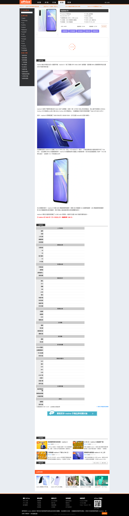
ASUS (24, 27)
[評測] (46, 2)
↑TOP (113, 507)
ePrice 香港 (25, 503)
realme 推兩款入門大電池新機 (42, 487)
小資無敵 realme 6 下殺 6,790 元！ (59, 452)
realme (24, 46)
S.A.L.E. (86, 444)
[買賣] (69, 2)
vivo (23, 23)
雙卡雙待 (24, 64)
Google (24, 39)
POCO (24, 36)
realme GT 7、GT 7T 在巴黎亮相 (101, 487)
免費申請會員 (68, 500)
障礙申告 (68, 503)
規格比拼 (87, 31)
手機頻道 (39, 503)
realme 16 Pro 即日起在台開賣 (72, 487)
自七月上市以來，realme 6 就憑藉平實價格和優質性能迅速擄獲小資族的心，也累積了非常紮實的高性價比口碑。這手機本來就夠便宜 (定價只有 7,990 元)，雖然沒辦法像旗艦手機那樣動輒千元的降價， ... (60, 458)
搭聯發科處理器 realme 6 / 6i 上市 (94, 452)
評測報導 (72, 31)
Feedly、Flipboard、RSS (85, 505)
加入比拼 (104, 26)
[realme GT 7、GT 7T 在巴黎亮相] (101, 481)
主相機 (60, 322)
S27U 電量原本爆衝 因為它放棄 (72, 6)
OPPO (24, 25)
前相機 (60, 336)
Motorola (24, 30)
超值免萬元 (25, 71)
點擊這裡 (34, 513)
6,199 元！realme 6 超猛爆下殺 (94, 442)
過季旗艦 (24, 60)
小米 (23, 34)
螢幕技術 (60, 308)
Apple (23, 18)
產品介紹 (41, 60)
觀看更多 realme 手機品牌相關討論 (72, 413)
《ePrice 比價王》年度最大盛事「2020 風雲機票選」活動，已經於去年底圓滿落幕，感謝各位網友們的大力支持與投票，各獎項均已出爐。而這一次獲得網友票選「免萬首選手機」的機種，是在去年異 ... (60, 447)
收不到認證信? (69, 507)
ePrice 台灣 (25, 500)
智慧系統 (60, 264)
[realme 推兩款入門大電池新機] (42, 481)
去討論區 (80, 31)
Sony (23, 43)
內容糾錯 (68, 505)
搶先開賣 (24, 58)
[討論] (54, 2)
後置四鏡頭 (25, 78)
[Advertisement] (73, 426)
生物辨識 (60, 386)
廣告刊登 (53, 503)
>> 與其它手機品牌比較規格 (102, 406)
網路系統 (60, 245)
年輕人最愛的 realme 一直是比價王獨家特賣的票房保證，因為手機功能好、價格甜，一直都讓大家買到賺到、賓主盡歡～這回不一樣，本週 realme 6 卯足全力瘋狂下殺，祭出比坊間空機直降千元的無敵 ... (96, 447)
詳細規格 (65, 31)
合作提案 (53, 507)
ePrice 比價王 (26, 2)
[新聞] (39, 2)
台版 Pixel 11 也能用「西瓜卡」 (51, 6)
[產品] (61, 2)
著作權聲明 (25, 505)
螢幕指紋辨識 (25, 74)
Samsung (24, 20)
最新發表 (24, 55)
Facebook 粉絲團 (83, 500)
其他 (60, 399)
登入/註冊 (107, 2)
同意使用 (104, 513)
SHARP (24, 32)
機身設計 (60, 278)
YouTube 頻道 (83, 503)
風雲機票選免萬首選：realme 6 (57, 442)
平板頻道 (39, 505)
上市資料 (60, 228)
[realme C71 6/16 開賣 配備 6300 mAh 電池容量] (86, 481)
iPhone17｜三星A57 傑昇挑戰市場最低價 (29, 6)
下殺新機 (24, 62)
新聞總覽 (39, 500)
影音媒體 (60, 344)
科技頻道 (39, 507)
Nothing (24, 48)
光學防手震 (25, 76)
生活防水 (24, 67)
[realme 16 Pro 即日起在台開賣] (72, 481)
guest (49, 444)
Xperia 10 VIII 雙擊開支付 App (95, 6)
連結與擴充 (60, 358)
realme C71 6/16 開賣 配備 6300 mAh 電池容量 (86, 487)
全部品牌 (24, 50)
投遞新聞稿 (53, 505)
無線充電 (24, 69)
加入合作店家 (54, 500)
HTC (23, 41)
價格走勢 (95, 31)
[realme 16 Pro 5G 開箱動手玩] (57, 481)
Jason (85, 454)
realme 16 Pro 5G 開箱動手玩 (57, 487)
